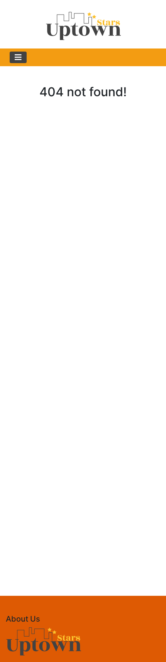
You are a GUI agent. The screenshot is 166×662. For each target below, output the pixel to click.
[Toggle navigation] (18, 57)
